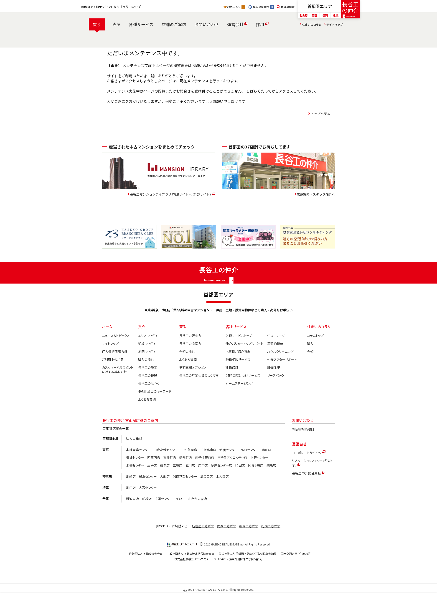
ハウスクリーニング (280, 351)
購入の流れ (146, 359)
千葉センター (164, 498)
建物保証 (232, 367)
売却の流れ (187, 351)
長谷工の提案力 (190, 343)
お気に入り (235, 7)
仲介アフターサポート (282, 359)
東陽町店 (169, 457)
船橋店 (147, 498)
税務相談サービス (238, 359)
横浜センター (148, 476)
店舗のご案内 (174, 24)
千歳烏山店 (208, 449)
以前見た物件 (262, 7)
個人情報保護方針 (114, 351)
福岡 (325, 15)
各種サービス (141, 24)
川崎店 (131, 476)
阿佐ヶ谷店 (255, 465)
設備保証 (273, 367)
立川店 (190, 465)
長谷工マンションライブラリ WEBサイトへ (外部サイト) (170, 194)
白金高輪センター (166, 449)
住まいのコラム (311, 24)
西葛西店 (153, 457)
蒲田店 (266, 449)
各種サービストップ (239, 335)
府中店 (203, 465)
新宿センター (228, 449)
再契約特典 (275, 343)
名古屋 (304, 15)
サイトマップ (334, 24)
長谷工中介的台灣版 (306, 473)
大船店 (165, 476)
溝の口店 (206, 476)
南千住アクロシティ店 (232, 457)
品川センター (250, 449)
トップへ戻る (320, 113)
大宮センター (148, 487)
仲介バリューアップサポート (244, 343)
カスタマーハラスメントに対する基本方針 (117, 369)
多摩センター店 (221, 465)
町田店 (240, 465)
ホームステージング (239, 383)
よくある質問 (147, 399)
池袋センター (135, 465)
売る (116, 24)
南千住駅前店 (204, 457)
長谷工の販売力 (190, 335)
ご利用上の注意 (113, 359)
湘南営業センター (185, 476)
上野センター (259, 457)
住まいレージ (276, 335)
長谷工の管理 (147, 375)
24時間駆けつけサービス (243, 375)
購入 (310, 343)
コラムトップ (315, 335)
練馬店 (271, 465)
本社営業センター (138, 449)
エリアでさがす (148, 335)
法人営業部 (134, 438)
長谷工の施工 (147, 367)
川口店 (131, 487)
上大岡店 (222, 476)
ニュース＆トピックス (116, 335)
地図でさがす (147, 351)
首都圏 (319, 6)
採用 (260, 24)
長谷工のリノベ (148, 383)
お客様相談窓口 (303, 429)
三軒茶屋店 (189, 449)
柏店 (179, 498)
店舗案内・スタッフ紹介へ (316, 194)
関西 (314, 15)
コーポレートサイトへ (306, 452)
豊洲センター (135, 457)
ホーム (107, 326)
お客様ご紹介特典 (238, 351)
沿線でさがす (147, 343)
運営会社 (235, 24)
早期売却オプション (192, 367)
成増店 (165, 465)
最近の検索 (288, 7)
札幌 (335, 15)
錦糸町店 (185, 457)
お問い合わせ (206, 24)
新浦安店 (132, 498)
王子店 (152, 465)
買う (97, 24)
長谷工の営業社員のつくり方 (198, 375)
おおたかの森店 (196, 498)
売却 (310, 351)
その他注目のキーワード (154, 391)
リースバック (275, 375)
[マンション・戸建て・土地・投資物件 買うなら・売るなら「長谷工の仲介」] (350, 9)
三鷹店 (177, 465)
